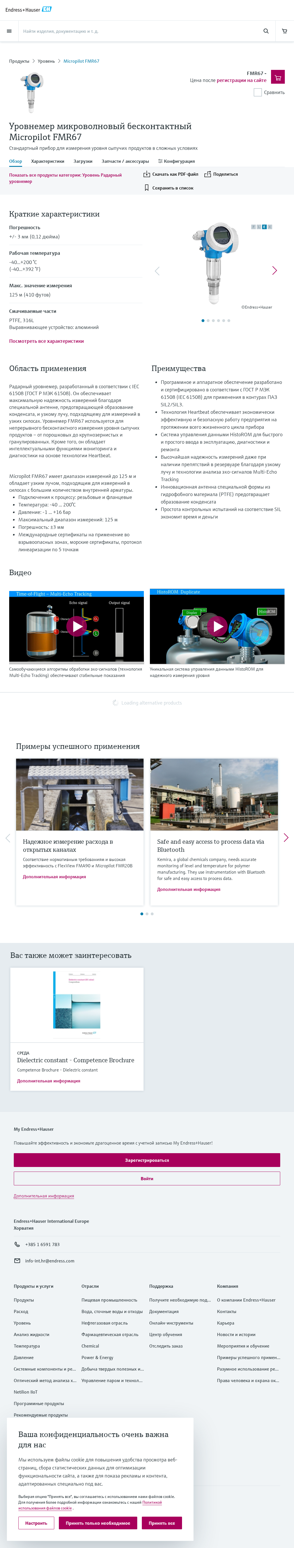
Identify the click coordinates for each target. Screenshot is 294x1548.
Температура (27, 1346)
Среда (23, 1053)
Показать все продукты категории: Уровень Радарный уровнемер (65, 178)
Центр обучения (165, 1334)
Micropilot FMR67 (81, 61)
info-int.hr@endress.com (49, 1261)
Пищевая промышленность (109, 1300)
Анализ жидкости (31, 1334)
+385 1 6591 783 (42, 1244)
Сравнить (274, 92)
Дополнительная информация (54, 876)
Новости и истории (236, 1334)
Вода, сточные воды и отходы (112, 1311)
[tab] (18, 161)
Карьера (225, 1323)
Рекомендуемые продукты (41, 1415)
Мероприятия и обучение (243, 1346)
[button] (147, 1160)
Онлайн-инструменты (171, 1323)
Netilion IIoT (26, 1392)
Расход (21, 1311)
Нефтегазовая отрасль (105, 1323)
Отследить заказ (166, 1346)
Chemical (90, 1346)
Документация (164, 1311)
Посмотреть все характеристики (46, 341)
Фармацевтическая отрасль (110, 1334)
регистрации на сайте (241, 80)
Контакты (226, 1311)
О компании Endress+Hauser (246, 1300)
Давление (24, 1357)
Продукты (19, 61)
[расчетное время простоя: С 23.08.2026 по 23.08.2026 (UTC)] (285, 31)
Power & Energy (97, 1357)
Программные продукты (39, 1403)
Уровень (46, 61)
